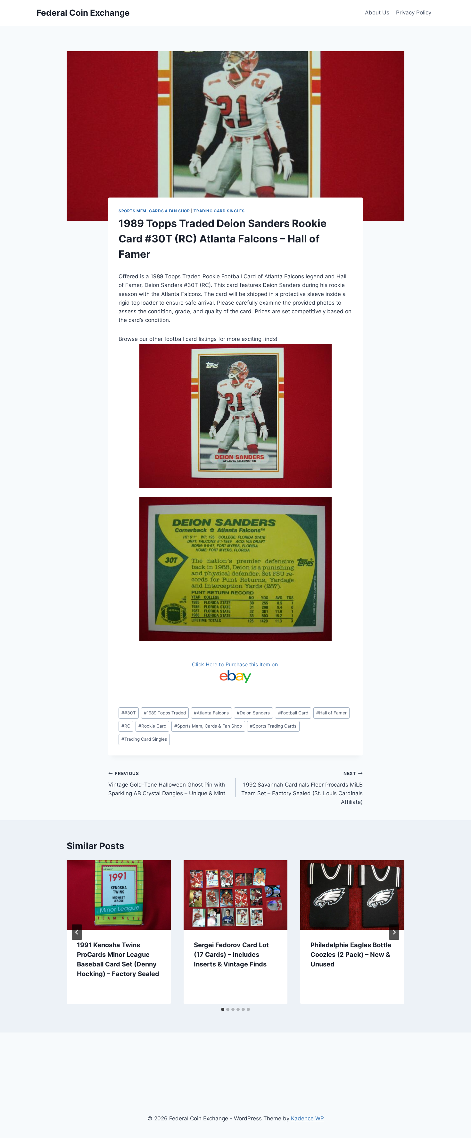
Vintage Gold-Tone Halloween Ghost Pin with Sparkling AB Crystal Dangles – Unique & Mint (166, 784)
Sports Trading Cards (273, 726)
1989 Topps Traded (165, 712)
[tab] (222, 1009)
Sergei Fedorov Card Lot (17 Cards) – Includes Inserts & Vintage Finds (231, 954)
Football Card (293, 712)
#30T (128, 712)
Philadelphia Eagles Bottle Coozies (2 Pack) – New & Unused (350, 954)
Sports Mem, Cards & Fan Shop (154, 210)
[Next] (394, 932)
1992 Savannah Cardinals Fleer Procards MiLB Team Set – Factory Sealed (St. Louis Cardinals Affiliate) (302, 788)
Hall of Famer (331, 712)
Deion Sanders (253, 712)
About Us (377, 12)
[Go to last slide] (77, 932)
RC (125, 726)
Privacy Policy (413, 12)
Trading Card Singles (219, 210)
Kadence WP (307, 1118)
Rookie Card (152, 726)
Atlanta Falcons (211, 712)
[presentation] (119, 895)
